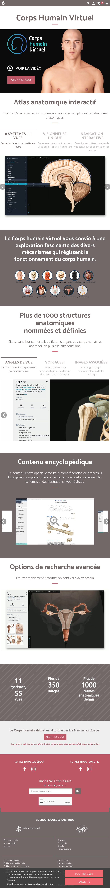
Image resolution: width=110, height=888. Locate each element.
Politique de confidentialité (14, 863)
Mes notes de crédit (65, 866)
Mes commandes (64, 863)
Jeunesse (61, 786)
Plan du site (62, 843)
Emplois (7, 846)
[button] (106, 415)
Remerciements (64, 849)
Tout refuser (84, 873)
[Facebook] (24, 770)
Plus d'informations (16, 884)
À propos (61, 840)
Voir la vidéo (24, 68)
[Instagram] (33, 770)
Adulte (49, 786)
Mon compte (63, 860)
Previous (3, 521)
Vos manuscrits (10, 843)
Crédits (61, 846)
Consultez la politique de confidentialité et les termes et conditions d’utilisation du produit (55, 744)
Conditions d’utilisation (13, 860)
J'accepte (84, 881)
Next (107, 521)
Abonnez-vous (21, 79)
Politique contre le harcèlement (16, 866)
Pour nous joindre (11, 840)
